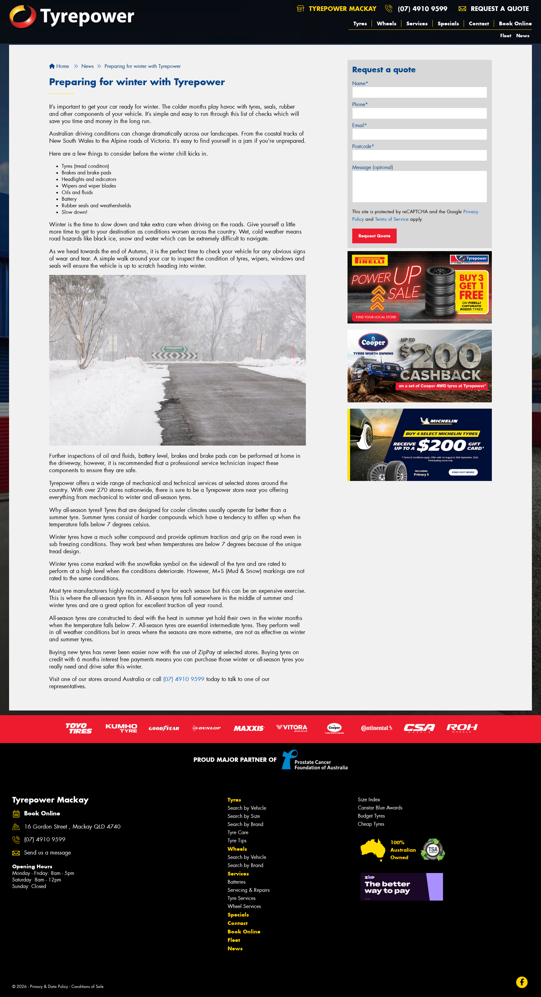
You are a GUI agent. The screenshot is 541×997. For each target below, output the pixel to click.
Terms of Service (392, 219)
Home (62, 66)
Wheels (386, 23)
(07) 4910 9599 (422, 9)
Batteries (236, 882)
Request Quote (374, 236)
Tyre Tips (237, 840)
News (522, 36)
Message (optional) (372, 167)
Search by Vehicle (247, 808)
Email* (359, 125)
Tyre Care (238, 832)
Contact (479, 23)
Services (417, 23)
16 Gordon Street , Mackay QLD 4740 (72, 826)
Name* (360, 83)
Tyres (360, 23)
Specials (448, 23)
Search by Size (244, 816)
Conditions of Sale (87, 986)
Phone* (360, 104)
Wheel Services (244, 906)
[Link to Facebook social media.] (522, 982)
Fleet (505, 36)
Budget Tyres (371, 816)
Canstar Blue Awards (380, 807)
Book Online (515, 23)
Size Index (369, 799)
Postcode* (363, 146)
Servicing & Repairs (249, 890)
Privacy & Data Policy (49, 986)
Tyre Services (241, 898)
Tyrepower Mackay (342, 9)
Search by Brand (245, 824)
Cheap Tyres (371, 824)
